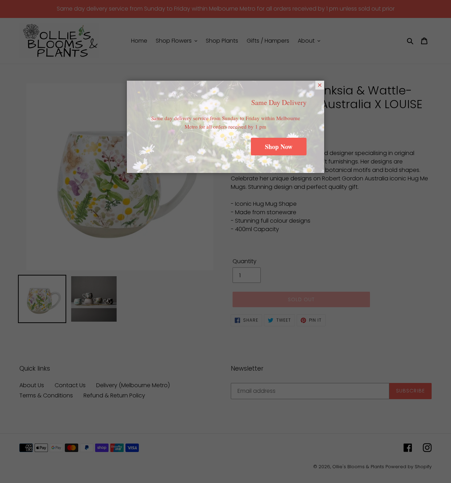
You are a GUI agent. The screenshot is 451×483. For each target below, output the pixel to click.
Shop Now (278, 146)
